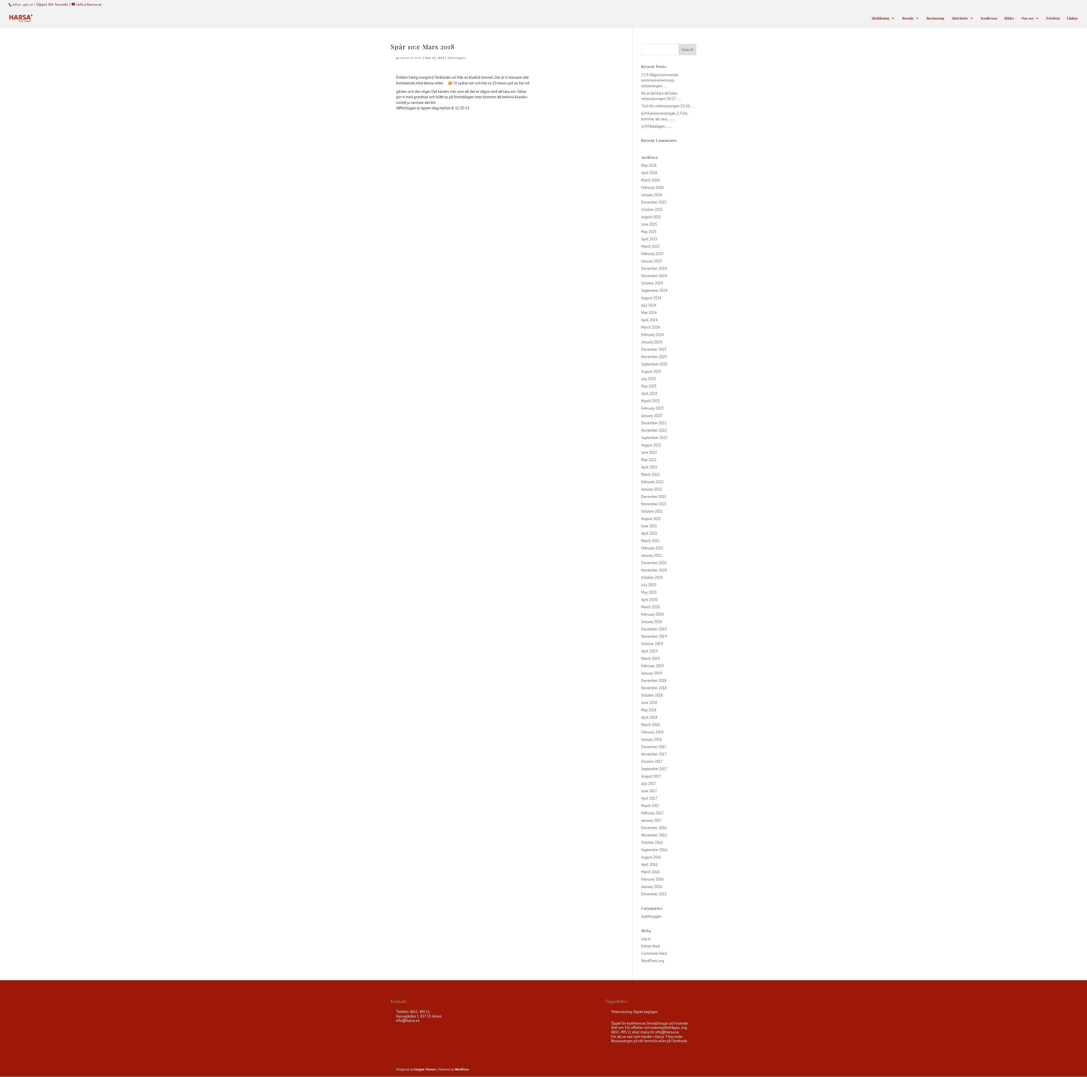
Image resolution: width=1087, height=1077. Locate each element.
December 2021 (653, 496)
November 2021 (654, 504)
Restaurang (935, 18)
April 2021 (649, 533)
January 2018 (651, 739)
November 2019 (654, 636)
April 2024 (649, 320)
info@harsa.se (408, 1020)
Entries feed (650, 946)
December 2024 (653, 268)
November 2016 (654, 835)
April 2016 (649, 864)
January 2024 (651, 342)
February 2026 (652, 187)
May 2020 (648, 592)
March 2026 (650, 180)
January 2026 (651, 194)
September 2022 (654, 437)
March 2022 (650, 474)
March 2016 (650, 872)
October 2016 (652, 842)
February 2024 (652, 334)
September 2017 (654, 768)
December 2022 (653, 423)
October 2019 (652, 643)
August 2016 (651, 857)
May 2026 (648, 165)
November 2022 (654, 430)
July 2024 (648, 305)
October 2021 (652, 511)
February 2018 (652, 732)
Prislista (1053, 18)
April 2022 (649, 467)
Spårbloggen (457, 58)
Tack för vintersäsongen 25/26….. (668, 106)
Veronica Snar (411, 58)
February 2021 (652, 548)
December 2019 (653, 629)
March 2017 (650, 805)
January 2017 (651, 820)
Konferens (989, 18)
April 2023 (649, 393)
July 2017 (648, 783)
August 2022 (651, 445)
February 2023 (652, 408)
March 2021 (650, 540)
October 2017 (652, 761)
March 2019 (650, 658)
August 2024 (651, 298)
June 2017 (649, 791)
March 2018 (650, 724)
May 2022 (648, 459)
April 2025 (649, 239)
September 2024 (654, 290)
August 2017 (651, 776)
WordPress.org (652, 960)
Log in (646, 938)
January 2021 (651, 555)
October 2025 (652, 209)
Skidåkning (880, 18)
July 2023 (648, 378)
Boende (908, 18)
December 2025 (653, 202)
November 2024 (654, 275)
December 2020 (653, 562)
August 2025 (651, 217)
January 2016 (651, 886)
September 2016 (654, 849)
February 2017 (652, 813)
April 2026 (649, 172)
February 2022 (652, 481)
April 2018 (649, 717)
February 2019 (652, 665)
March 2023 (650, 401)
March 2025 (650, 246)
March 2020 (650, 607)
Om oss (1027, 18)
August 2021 (651, 518)
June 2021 (649, 526)
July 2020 (648, 585)
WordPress (462, 1069)
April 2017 (649, 798)
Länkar (1072, 18)
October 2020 (652, 577)
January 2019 (651, 673)
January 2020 (651, 621)
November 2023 (654, 356)
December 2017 (653, 746)
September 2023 (654, 364)
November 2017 (654, 754)
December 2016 (653, 827)
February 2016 (652, 879)
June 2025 (649, 224)
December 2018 (653, 680)
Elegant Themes (425, 1069)
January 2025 (651, 261)
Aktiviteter (959, 18)
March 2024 (650, 327)
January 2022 (651, 489)
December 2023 (653, 349)
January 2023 (651, 415)
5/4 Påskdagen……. (656, 126)
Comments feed (654, 953)
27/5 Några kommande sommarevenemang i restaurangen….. (659, 80)
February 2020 (652, 614)
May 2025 (648, 231)
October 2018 (652, 695)
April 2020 (649, 599)
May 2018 (648, 710)
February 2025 (652, 253)
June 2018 (649, 702)
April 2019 (649, 651)
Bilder (1009, 18)
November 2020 (654, 570)
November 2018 (654, 688)
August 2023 (651, 371)
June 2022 (649, 452)
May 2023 (648, 386)
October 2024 (652, 283)
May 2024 (648, 312)
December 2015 (653, 894)
